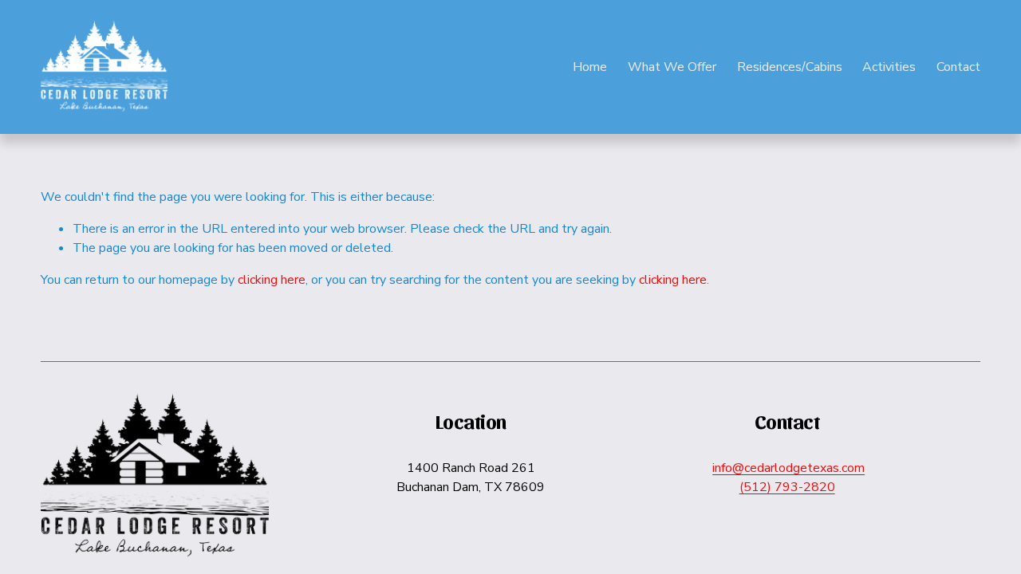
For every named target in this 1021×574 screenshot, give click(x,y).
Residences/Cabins (789, 67)
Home (590, 67)
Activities (889, 67)
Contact (958, 67)
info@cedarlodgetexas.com (788, 468)
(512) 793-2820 (787, 487)
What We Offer (672, 67)
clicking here (272, 280)
